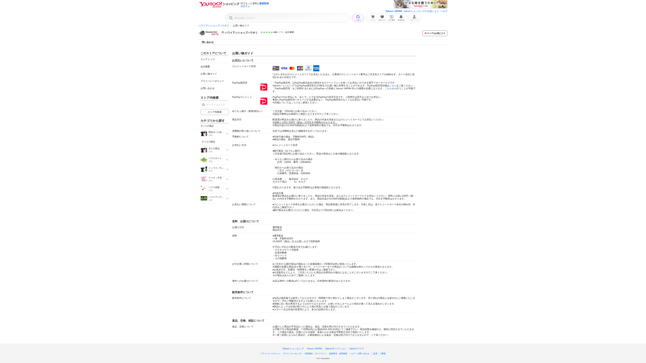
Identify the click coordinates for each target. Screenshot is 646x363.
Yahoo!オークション (335, 348)
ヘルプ (443, 11)
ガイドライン (321, 353)
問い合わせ (208, 42)
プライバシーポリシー (212, 81)
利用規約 (309, 353)
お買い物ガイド (209, 73)
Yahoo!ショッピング (293, 348)
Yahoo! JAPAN (394, 11)
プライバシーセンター (293, 353)
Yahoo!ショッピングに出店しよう (421, 11)
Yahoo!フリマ (356, 348)
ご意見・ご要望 (378, 353)
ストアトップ (208, 59)
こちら (392, 85)
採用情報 (343, 353)
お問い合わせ (208, 88)
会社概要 (289, 32)
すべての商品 (208, 141)
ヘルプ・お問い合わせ (359, 353)
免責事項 (333, 353)
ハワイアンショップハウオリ (214, 25)
